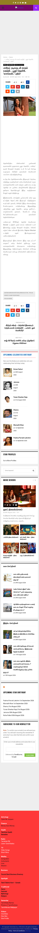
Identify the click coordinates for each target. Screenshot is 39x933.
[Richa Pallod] (7, 376)
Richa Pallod (18, 369)
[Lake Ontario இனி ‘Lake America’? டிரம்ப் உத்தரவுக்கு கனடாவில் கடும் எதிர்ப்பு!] (7, 596)
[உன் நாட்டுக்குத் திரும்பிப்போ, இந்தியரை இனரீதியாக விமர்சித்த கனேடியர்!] (7, 638)
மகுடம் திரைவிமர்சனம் (27, 555)
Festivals (4, 891)
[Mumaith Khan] (7, 432)
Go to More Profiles (9, 460)
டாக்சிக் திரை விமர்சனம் (10, 537)
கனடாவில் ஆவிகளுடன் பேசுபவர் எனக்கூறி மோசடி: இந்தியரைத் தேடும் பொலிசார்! (23, 649)
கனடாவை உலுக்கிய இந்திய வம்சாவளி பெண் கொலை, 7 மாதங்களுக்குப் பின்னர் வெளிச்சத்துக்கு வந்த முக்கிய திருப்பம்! (17, 666)
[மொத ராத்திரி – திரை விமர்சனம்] (11, 548)
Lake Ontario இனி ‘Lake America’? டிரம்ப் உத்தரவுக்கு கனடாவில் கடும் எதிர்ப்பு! (22, 592)
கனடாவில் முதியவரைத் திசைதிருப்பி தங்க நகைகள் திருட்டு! (22, 577)
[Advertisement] (19, 32)
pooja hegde (8, 298)
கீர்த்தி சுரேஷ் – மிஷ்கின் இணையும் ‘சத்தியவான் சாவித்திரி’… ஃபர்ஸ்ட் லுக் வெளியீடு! (19, 328)
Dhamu (16, 410)
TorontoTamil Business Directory (12, 874)
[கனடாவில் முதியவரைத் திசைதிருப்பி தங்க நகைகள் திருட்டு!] (7, 581)
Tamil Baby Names (7, 903)
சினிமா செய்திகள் (19, 64)
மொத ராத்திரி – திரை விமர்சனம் (10, 556)
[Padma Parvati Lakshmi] (7, 445)
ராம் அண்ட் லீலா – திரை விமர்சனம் (27, 538)
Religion (4, 896)
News (5, 64)
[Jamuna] (7, 389)
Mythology (4, 894)
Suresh (7, 77)
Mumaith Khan (18, 425)
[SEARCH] (33, 470)
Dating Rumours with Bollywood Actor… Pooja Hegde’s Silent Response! (18, 294)
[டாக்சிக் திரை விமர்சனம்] (11, 529)
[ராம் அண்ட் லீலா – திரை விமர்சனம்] (28, 529)
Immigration (5, 859)
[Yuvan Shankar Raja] (7, 404)
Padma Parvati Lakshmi (22, 438)
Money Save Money (8, 826)
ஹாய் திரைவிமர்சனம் (13, 509)
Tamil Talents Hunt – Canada (10, 883)
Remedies (4, 834)
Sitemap (28, 931)
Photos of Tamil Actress (9, 905)
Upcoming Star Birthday (14, 692)
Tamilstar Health (6, 832)
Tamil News (11, 64)
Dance (3, 889)
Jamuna (16, 382)
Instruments (5, 861)
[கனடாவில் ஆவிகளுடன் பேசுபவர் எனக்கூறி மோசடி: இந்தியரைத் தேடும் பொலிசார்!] (7, 653)
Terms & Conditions (19, 931)
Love (2, 863)
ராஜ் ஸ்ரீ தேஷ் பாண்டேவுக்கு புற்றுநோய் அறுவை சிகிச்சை (19, 342)
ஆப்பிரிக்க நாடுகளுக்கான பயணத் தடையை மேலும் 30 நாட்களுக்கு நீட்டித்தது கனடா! (24, 607)
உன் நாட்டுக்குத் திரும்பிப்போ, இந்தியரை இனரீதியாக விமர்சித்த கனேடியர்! (23, 634)
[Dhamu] (7, 417)
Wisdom (3, 866)
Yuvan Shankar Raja (20, 397)
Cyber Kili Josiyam (7, 819)
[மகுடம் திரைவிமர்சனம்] (28, 548)
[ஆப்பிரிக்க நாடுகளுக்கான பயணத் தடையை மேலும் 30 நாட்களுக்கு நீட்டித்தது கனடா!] (7, 611)
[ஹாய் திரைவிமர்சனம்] (19, 496)
